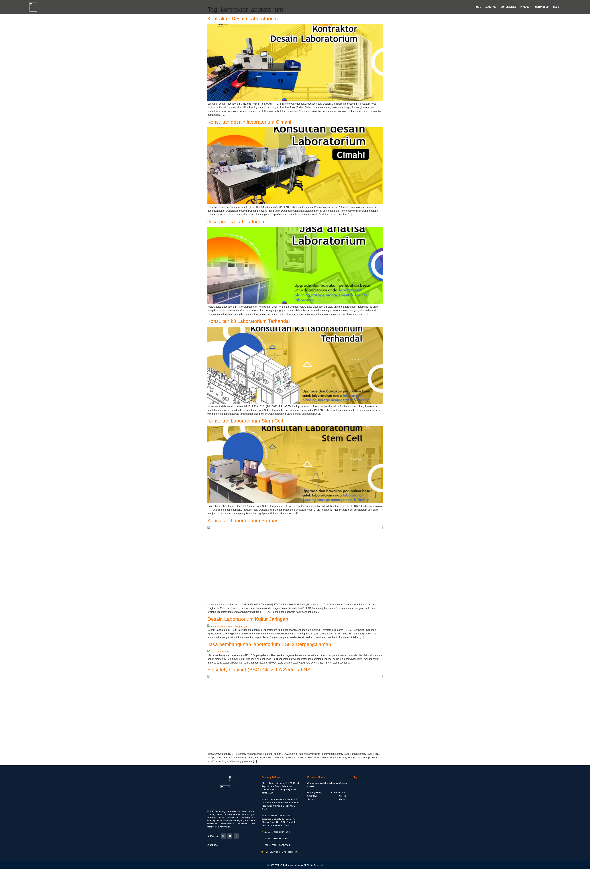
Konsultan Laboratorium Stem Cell (245, 421)
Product (525, 7)
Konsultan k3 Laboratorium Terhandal (248, 321)
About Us (490, 7)
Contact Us (542, 7)
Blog (556, 7)
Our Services (508, 7)
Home (478, 7)
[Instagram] (223, 836)
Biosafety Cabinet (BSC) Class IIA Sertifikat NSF (260, 669)
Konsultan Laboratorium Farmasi (243, 520)
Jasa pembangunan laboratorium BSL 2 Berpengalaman (269, 644)
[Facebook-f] (236, 836)
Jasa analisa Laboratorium (236, 221)
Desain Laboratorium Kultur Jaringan (247, 619)
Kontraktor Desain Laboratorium (242, 18)
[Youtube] (229, 836)
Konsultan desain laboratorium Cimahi (249, 122)
